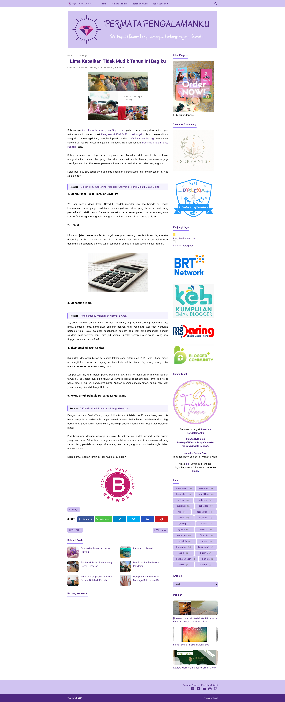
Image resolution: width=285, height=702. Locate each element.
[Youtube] (204, 689)
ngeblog (184, 523)
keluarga (74, 509)
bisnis (183, 553)
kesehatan (183, 488)
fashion (205, 529)
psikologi (183, 506)
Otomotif (206, 535)
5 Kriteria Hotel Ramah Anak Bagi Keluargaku (105, 408)
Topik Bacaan (159, 3)
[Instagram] (210, 689)
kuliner (183, 500)
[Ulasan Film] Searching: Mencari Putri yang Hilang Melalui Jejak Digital (120, 186)
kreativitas (183, 547)
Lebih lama (160, 530)
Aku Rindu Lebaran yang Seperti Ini (103, 130)
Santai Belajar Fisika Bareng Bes (191, 644)
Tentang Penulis (119, 3)
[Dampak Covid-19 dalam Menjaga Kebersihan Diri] (125, 580)
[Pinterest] (161, 519)
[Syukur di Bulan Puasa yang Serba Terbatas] (73, 566)
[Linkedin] (147, 519)
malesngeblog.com (183, 245)
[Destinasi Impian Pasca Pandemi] (125, 566)
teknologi (206, 488)
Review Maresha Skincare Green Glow (194, 667)
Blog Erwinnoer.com (184, 238)
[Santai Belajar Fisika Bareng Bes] (195, 640)
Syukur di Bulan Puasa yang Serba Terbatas (96, 564)
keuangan (184, 535)
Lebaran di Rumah (143, 548)
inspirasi (205, 517)
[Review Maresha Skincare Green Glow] (195, 663)
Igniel (215, 698)
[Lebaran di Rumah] (125, 552)
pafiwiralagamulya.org (141, 138)
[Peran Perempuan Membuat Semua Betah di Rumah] (73, 580)
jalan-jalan (183, 494)
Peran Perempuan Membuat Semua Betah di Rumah (96, 578)
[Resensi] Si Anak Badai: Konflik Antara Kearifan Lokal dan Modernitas (195, 620)
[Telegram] (119, 519)
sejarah (205, 564)
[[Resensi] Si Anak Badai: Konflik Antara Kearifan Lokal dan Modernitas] (195, 614)
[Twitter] (133, 519)
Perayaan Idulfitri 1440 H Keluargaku (122, 134)
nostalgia (184, 541)
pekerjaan (205, 506)
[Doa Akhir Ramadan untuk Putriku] (73, 552)
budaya (205, 553)
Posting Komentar (115, 67)
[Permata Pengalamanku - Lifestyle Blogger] (79, 3)
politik (183, 564)
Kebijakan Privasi (140, 3)
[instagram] (216, 689)
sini (188, 463)
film (182, 511)
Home (103, 3)
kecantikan (204, 511)
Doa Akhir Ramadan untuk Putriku (95, 550)
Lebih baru (75, 530)
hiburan (207, 559)
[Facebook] (192, 689)
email (195, 470)
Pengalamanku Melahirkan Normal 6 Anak (103, 315)
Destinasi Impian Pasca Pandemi (146, 564)
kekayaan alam (185, 559)
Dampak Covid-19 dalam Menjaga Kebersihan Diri (147, 578)
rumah (206, 523)
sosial (206, 541)
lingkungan (205, 547)
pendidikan (205, 494)
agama (183, 529)
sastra (183, 517)
